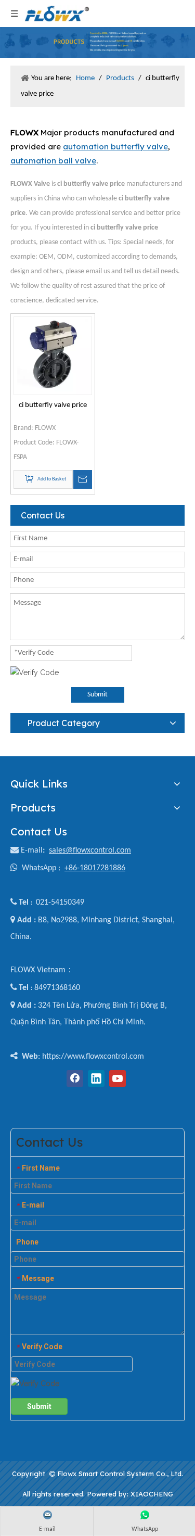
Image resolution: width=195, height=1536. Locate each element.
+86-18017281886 (94, 868)
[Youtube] (117, 1078)
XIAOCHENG (152, 1494)
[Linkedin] (96, 1078)
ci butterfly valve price (53, 405)
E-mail (32, 850)
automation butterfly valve (115, 146)
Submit (97, 695)
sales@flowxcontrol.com (90, 850)
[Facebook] (75, 1078)
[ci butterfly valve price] (53, 356)
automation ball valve (53, 161)
